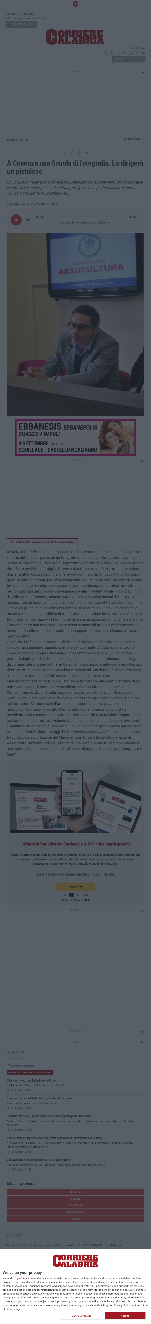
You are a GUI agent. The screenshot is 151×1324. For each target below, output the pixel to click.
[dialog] (75, 1286)
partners (22, 1278)
